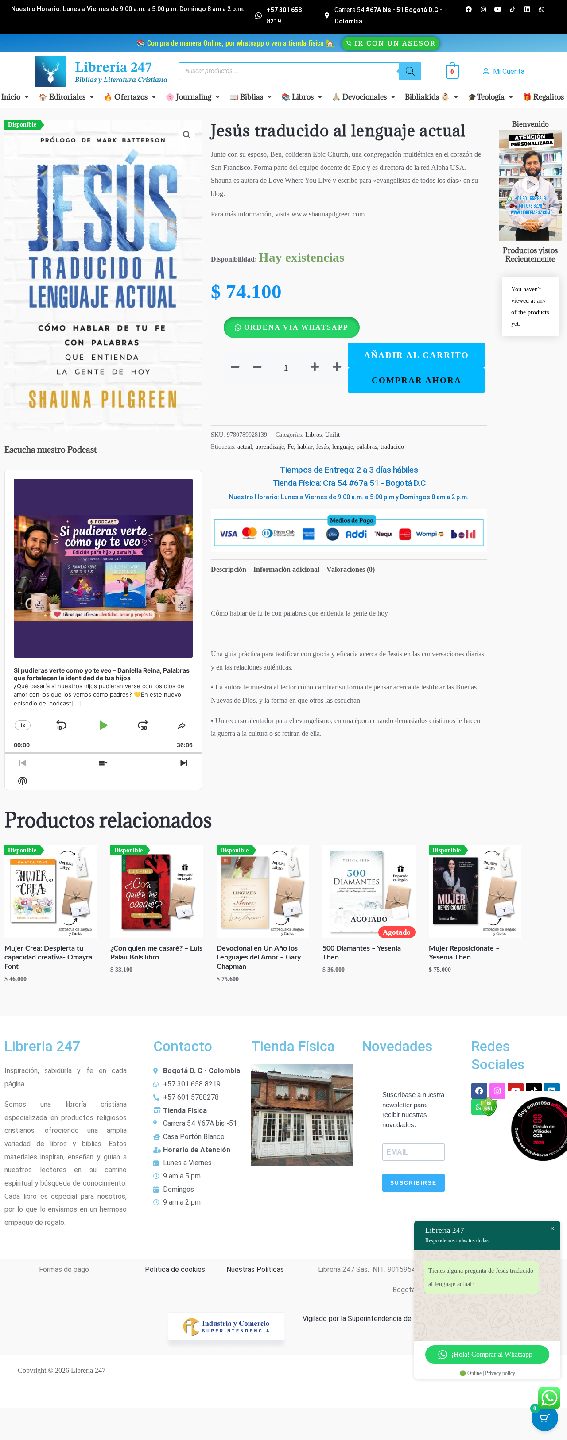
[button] (66, 97)
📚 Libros (297, 97)
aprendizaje (270, 446)
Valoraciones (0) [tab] (350, 569)
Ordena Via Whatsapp (296, 327)
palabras (367, 446)
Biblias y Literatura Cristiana (121, 80)
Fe (290, 446)
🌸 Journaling (188, 97)
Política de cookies (175, 1269)
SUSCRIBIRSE (413, 1183)
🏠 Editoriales (62, 97)
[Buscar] (410, 71)
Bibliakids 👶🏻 (427, 97)
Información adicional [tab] (286, 569)
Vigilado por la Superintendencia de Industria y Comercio (390, 1318)
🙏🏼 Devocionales (359, 97)
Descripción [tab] (228, 569)
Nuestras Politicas (255, 1269)
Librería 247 (113, 68)
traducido (392, 446)
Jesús (322, 446)
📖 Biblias (246, 97)
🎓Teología (486, 97)
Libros (313, 434)
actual (244, 446)
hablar (305, 446)
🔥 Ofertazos (126, 97)
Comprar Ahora (417, 380)
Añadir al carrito (416, 355)
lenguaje (342, 446)
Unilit (332, 434)
